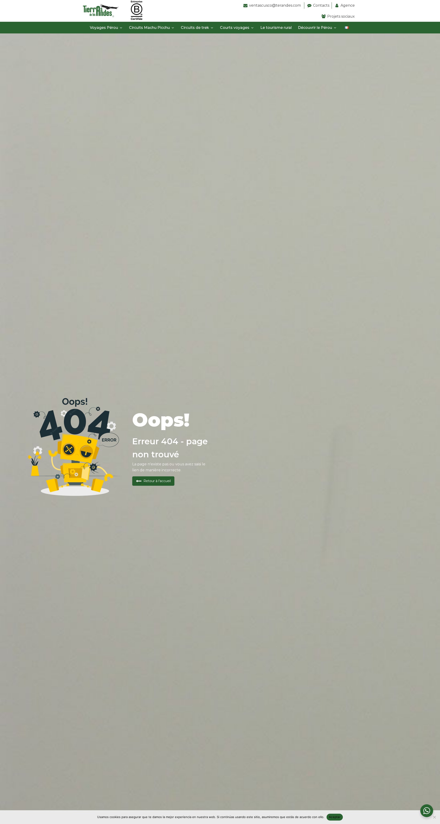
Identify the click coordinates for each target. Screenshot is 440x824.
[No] (434, 817)
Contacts (321, 5)
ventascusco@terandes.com (275, 5)
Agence (348, 5)
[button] (106, 28)
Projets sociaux (341, 16)
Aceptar (335, 817)
